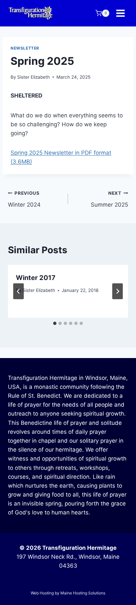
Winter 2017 (35, 278)
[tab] (54, 323)
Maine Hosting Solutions (82, 592)
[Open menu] (120, 13)
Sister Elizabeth (33, 77)
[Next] (117, 291)
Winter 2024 (24, 199)
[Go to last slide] (18, 291)
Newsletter (25, 48)
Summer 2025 (109, 199)
